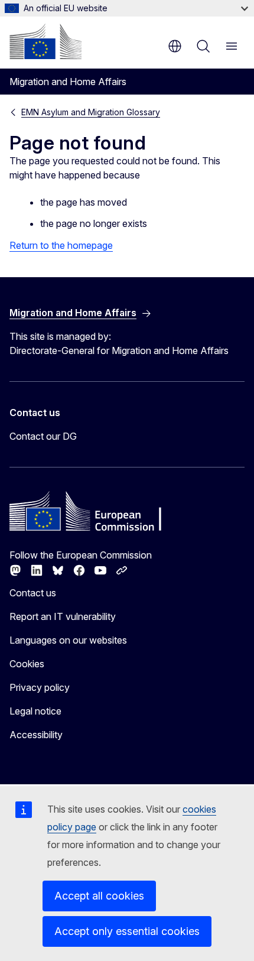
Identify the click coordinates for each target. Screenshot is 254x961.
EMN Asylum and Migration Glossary (90, 112)
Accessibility (36, 735)
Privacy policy (39, 687)
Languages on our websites (68, 640)
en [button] (175, 46)
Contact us (32, 593)
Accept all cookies (99, 895)
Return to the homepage (61, 245)
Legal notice (35, 711)
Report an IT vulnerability (62, 616)
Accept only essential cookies (127, 931)
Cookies (26, 664)
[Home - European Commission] (45, 41)
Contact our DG (43, 436)
